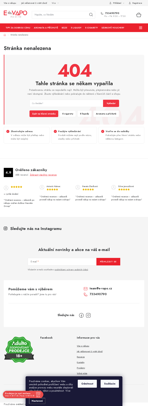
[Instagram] (88, 315)
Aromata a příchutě (106, 113)
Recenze (81, 356)
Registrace (137, 3)
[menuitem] (18, 27)
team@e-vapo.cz (101, 288)
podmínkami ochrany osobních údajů (71, 269)
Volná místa (82, 373)
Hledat (91, 14)
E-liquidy (84, 113)
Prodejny (81, 367)
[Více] (140, 27)
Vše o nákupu (10, 3)
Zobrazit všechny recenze (43, 175)
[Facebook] (81, 315)
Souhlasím (109, 383)
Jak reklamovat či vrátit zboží (34, 3)
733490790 (111, 13)
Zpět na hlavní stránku (44, 113)
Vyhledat (111, 103)
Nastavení (37, 401)
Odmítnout (87, 383)
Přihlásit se (108, 261)
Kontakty (80, 362)
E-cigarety (67, 113)
